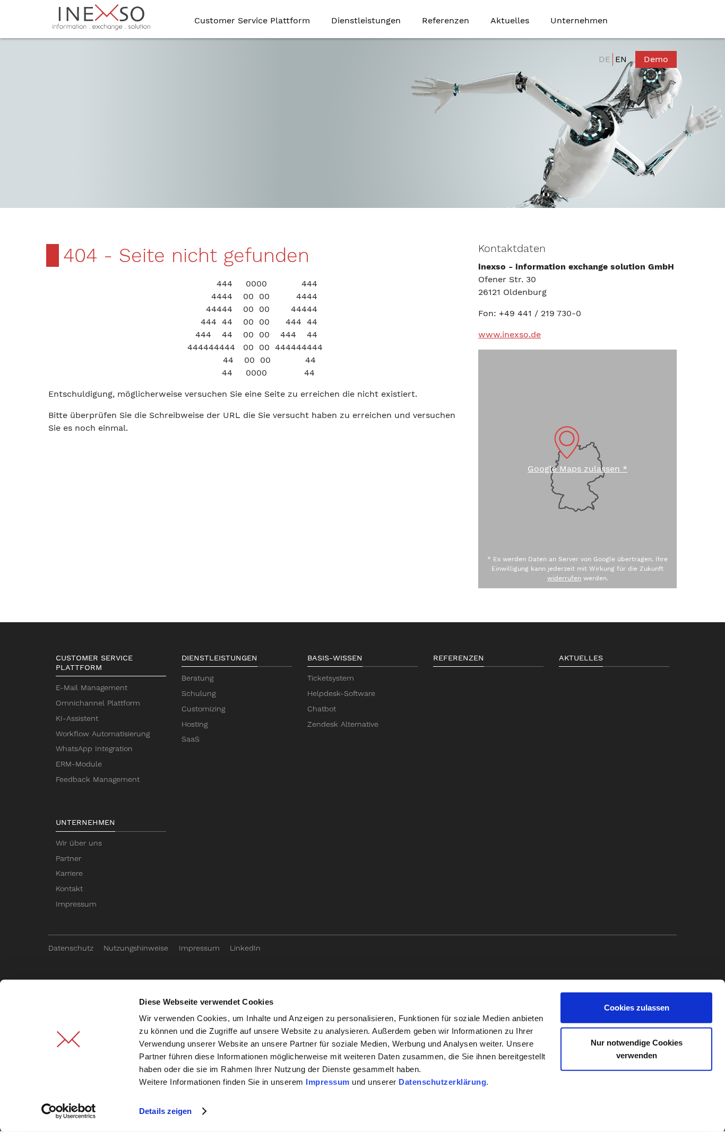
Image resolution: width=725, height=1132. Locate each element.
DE (604, 59)
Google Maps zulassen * (577, 469)
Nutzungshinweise (135, 948)
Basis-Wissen (334, 658)
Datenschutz (70, 948)
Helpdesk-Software (341, 693)
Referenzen (458, 658)
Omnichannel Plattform (98, 703)
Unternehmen (85, 822)
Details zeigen (165, 1111)
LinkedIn (245, 948)
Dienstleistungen (219, 658)
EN (621, 59)
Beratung (197, 678)
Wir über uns (79, 843)
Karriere (69, 873)
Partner (68, 858)
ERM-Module (79, 764)
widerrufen (564, 578)
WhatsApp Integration (94, 748)
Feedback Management (98, 779)
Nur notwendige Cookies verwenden (637, 1048)
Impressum (328, 1081)
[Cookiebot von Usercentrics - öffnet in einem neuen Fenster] (68, 1111)
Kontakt (69, 888)
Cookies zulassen (636, 1007)
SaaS (191, 739)
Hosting (195, 724)
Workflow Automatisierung (103, 733)
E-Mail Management (91, 687)
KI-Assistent (77, 718)
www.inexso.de (509, 334)
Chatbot (321, 708)
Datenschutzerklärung (442, 1081)
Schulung (198, 693)
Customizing (203, 708)
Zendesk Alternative (342, 724)
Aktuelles (581, 658)
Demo (656, 59)
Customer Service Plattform (94, 663)
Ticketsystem (330, 678)
